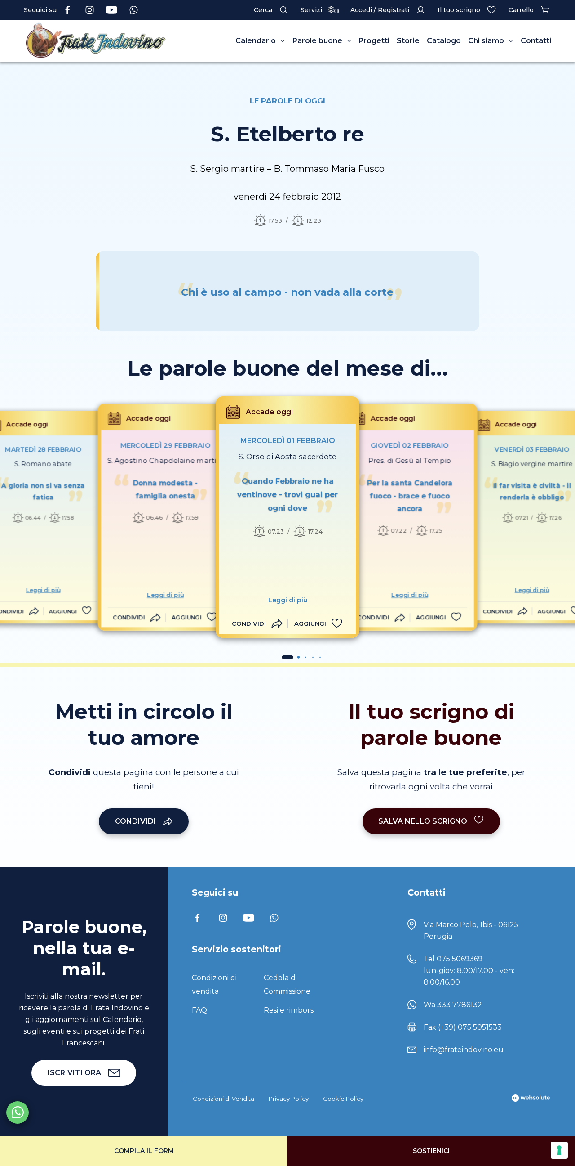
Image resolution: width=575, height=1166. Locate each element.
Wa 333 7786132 (453, 1004)
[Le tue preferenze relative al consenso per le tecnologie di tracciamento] (559, 1150)
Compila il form (144, 1151)
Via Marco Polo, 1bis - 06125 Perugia (471, 930)
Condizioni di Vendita (223, 1098)
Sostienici (431, 1151)
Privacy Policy (289, 1098)
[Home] (96, 41)
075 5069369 (459, 959)
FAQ (199, 1010)
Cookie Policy (343, 1098)
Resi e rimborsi (289, 1010)
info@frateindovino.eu (464, 1049)
